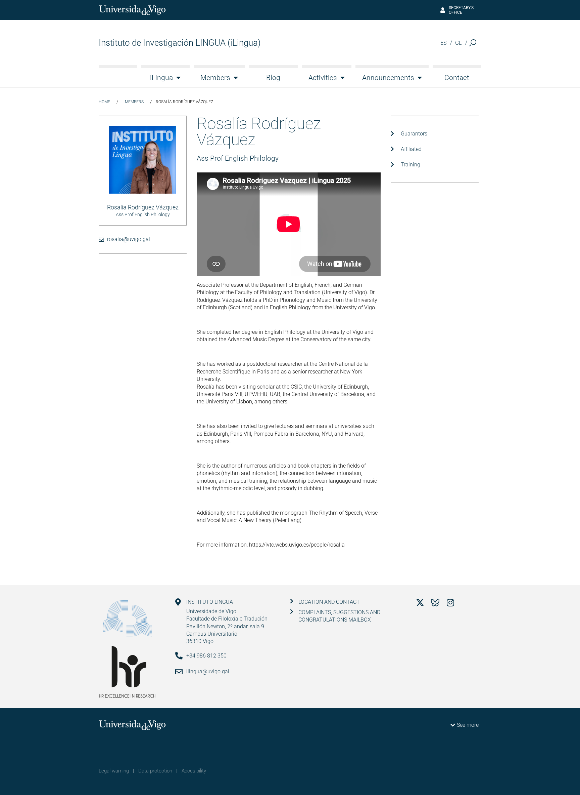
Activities (322, 78)
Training (410, 164)
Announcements (388, 78)
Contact (456, 78)
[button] (472, 42)
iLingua (161, 78)
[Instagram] (450, 602)
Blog (273, 78)
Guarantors (414, 133)
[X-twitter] (420, 602)
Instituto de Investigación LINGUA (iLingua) (179, 43)
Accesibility (194, 771)
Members (215, 78)
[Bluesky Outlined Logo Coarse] (435, 602)
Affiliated (411, 149)
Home (104, 102)
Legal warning (114, 771)
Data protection (155, 771)
